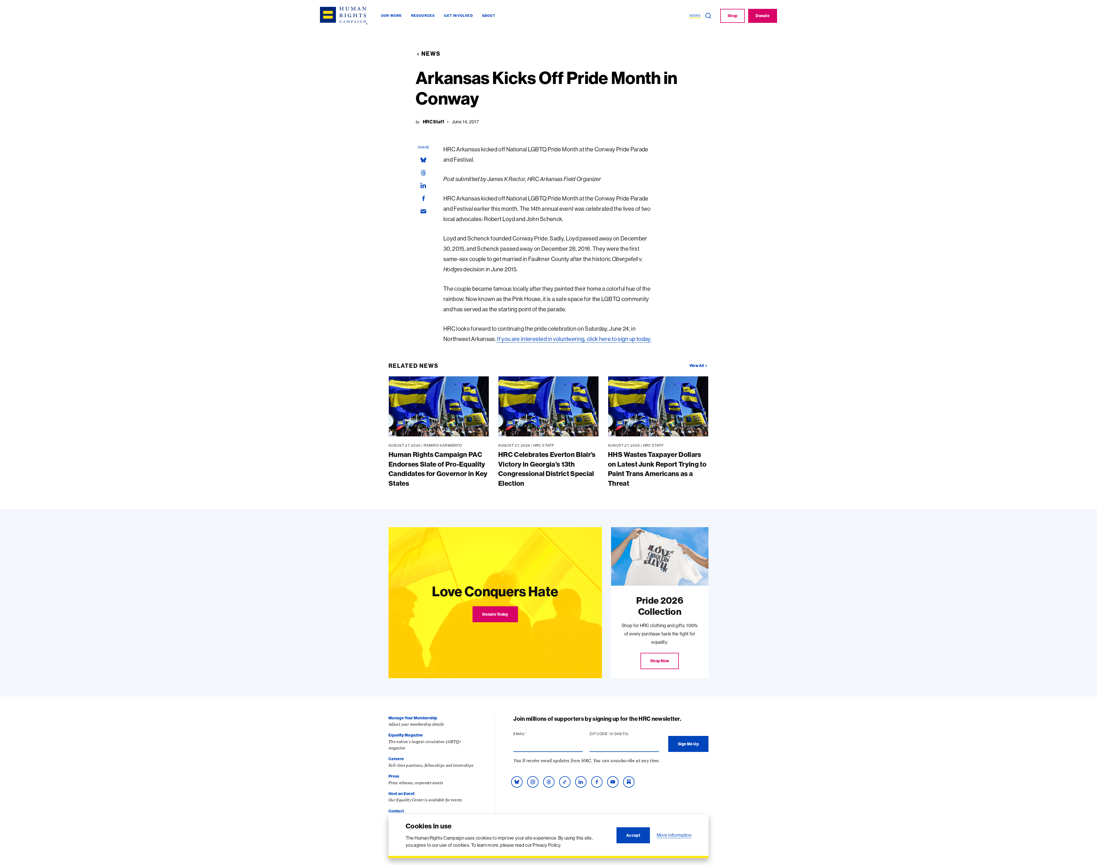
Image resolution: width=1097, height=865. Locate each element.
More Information (674, 835)
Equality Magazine (406, 735)
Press (394, 776)
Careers (396, 758)
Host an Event (402, 793)
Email (530, 734)
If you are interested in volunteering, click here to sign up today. (574, 338)
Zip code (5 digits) (620, 734)
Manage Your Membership (413, 718)
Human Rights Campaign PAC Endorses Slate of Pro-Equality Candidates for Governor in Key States (438, 468)
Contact (396, 811)
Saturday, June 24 (607, 328)
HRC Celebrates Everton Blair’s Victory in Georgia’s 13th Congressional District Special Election (547, 468)
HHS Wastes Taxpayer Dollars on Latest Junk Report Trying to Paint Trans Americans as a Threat (657, 468)
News (431, 53)
